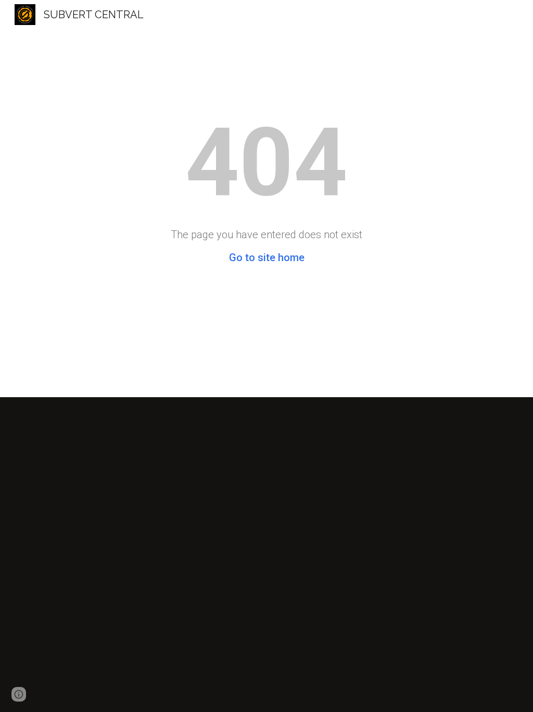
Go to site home (266, 257)
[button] (18, 694)
